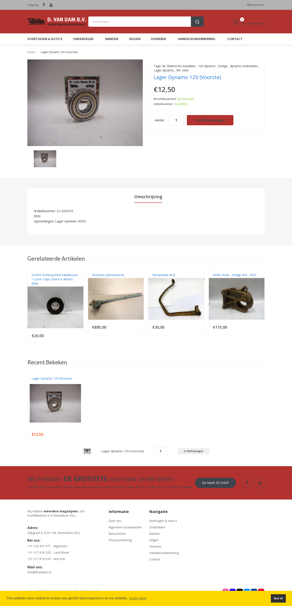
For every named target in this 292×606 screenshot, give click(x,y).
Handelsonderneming (164, 553)
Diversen (155, 546)
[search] (146, 21)
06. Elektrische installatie (179, 66)
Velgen (153, 540)
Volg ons (33, 5)
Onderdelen (157, 527)
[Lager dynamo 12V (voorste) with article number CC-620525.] (45, 158)
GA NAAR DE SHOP (215, 483)
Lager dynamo (164, 70)
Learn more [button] (137, 598)
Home (31, 52)
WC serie (182, 70)
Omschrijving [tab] (148, 197)
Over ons (115, 521)
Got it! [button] (278, 598)
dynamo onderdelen (244, 66)
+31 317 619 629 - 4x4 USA (46, 559)
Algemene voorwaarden (125, 527)
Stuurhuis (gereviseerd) (108, 275)
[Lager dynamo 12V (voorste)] (87, 451)
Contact (154, 559)
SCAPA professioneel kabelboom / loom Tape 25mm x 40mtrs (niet (55, 279)
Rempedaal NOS (163, 275)
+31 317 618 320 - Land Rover (48, 552)
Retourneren (117, 534)
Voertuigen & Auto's (163, 521)
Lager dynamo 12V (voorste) (52, 378)
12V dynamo (206, 66)
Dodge (222, 66)
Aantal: (159, 120)
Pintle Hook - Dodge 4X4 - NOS (234, 275)
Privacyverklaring (120, 540)
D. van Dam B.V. (42, 382)
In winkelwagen (211, 120)
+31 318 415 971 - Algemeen (47, 546)
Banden (154, 534)
